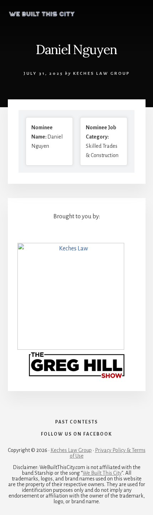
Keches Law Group (71, 450)
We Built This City (102, 473)
